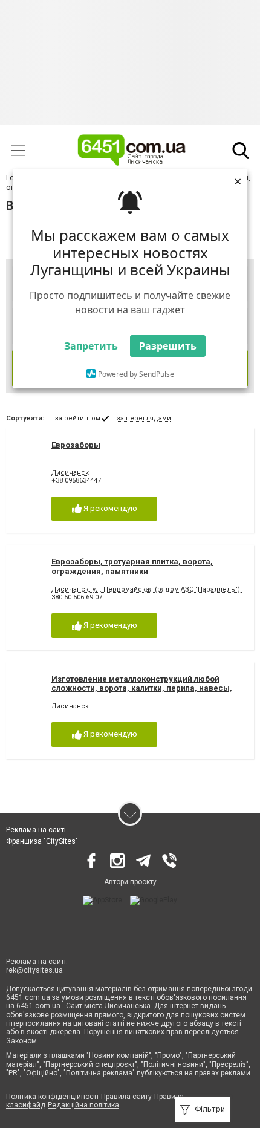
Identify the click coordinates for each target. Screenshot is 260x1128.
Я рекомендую (109, 508)
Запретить (91, 346)
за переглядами (144, 418)
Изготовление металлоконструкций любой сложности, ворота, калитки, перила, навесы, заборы (141, 688)
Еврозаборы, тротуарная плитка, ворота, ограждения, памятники (132, 566)
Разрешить (168, 346)
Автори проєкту (130, 882)
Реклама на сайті (36, 830)
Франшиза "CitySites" (42, 841)
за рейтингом (77, 418)
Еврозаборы (75, 444)
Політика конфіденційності (52, 1096)
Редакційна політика (83, 1105)
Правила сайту (126, 1096)
